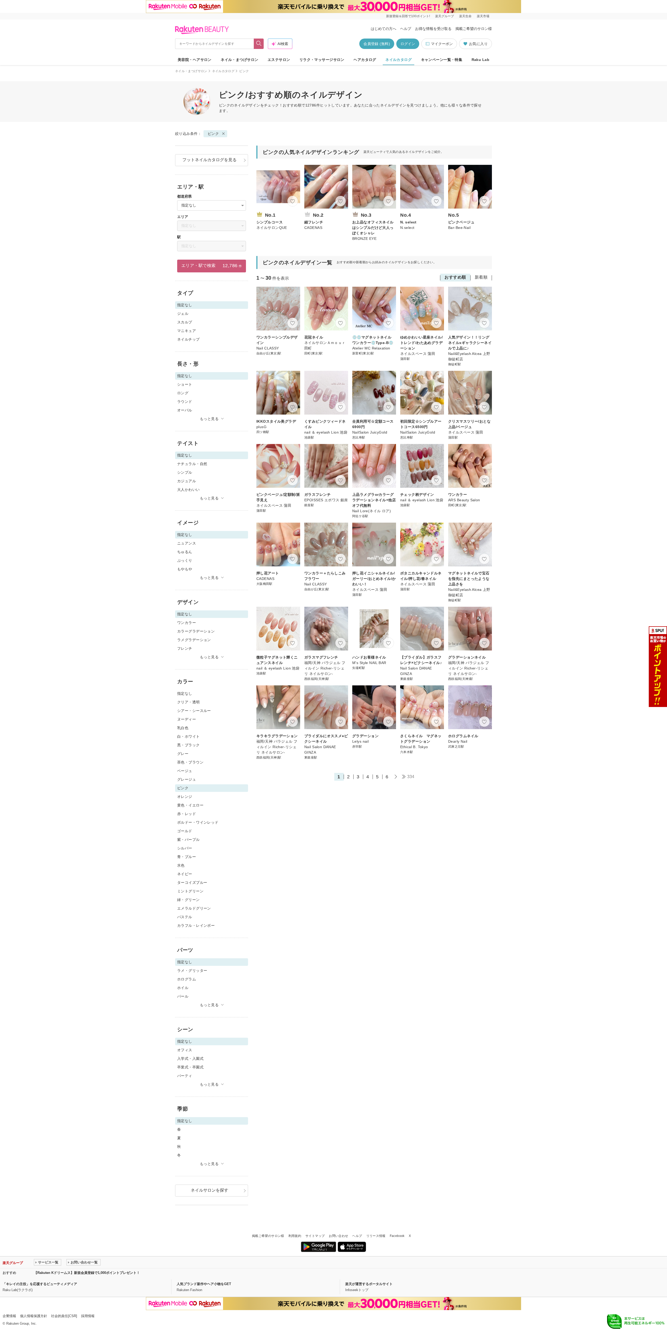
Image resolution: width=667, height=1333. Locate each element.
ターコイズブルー (192, 882)
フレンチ (184, 648)
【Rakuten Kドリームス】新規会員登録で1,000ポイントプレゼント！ (87, 1273)
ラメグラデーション (194, 640)
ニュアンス (186, 543)
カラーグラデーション (196, 631)
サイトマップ (315, 1236)
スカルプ (184, 322)
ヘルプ (405, 29)
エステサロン (279, 60)
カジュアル (186, 481)
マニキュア (186, 331)
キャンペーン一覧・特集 (441, 60)
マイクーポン (442, 44)
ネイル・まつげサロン (239, 60)
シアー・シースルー (194, 711)
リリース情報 (376, 1236)
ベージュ (184, 771)
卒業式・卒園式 (190, 1067)
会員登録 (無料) (376, 44)
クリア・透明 (188, 702)
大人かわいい (188, 489)
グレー (182, 754)
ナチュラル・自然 (192, 464)
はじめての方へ (383, 29)
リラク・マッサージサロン (321, 60)
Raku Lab (480, 60)
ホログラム (186, 979)
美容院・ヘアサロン (195, 60)
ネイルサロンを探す (209, 1190)
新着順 (481, 277)
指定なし (184, 693)
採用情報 (88, 1316)
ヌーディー (186, 719)
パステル (184, 917)
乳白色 (182, 728)
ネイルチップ (188, 339)
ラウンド (184, 401)
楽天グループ (444, 16)
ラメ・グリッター (192, 970)
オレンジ (184, 796)
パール (182, 996)
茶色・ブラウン (190, 762)
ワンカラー (186, 623)
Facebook (397, 1236)
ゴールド (184, 831)
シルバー (184, 848)
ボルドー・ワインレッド (198, 822)
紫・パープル (188, 839)
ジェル (182, 313)
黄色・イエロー (190, 805)
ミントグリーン (190, 891)
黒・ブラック (188, 745)
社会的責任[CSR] (64, 1316)
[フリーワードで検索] (259, 44)
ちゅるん (184, 552)
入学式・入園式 (190, 1058)
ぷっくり (184, 560)
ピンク (213, 134)
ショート (184, 384)
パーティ (184, 1076)
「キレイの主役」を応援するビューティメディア (40, 1284)
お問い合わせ (338, 1236)
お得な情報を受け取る (433, 29)
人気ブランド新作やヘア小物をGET (204, 1284)
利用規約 (294, 1236)
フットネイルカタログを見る (209, 160)
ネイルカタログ (398, 60)
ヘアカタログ (365, 60)
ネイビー (184, 874)
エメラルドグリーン (194, 908)
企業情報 (9, 1316)
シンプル (184, 472)
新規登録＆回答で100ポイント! (408, 16)
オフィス (184, 1050)
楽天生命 (465, 16)
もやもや (184, 569)
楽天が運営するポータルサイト (369, 1284)
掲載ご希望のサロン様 (473, 29)
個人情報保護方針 (33, 1316)
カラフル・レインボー (196, 925)
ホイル (182, 988)
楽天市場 (483, 16)
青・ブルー (186, 857)
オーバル (184, 410)
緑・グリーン (188, 900)
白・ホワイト (188, 736)
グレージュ (186, 779)
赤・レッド (186, 814)
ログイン (407, 44)
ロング (182, 393)
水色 (181, 865)
